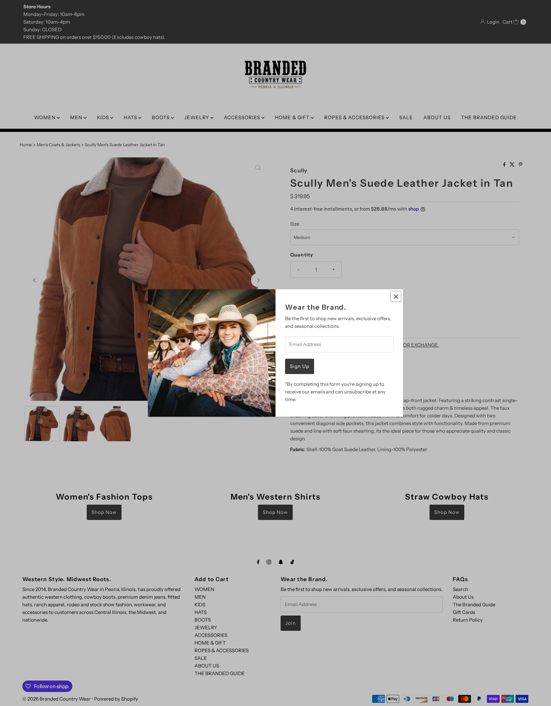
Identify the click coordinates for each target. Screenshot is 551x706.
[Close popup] (395, 296)
